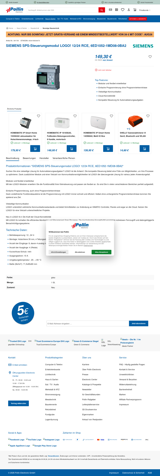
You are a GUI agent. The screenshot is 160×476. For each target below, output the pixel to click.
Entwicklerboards (52, 369)
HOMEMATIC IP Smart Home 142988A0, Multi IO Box (96, 134)
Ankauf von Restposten (92, 419)
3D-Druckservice (89, 409)
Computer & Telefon (53, 364)
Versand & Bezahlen (128, 379)
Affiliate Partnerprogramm (130, 399)
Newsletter (86, 389)
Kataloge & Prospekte (91, 384)
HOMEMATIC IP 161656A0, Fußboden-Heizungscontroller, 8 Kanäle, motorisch (61, 136)
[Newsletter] (110, 9)
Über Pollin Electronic (91, 369)
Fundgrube (50, 414)
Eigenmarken (88, 414)
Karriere (85, 364)
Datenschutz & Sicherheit (133, 472)
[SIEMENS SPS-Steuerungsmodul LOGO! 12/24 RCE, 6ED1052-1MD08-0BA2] (48, 77)
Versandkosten (53, 456)
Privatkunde (144, 10)
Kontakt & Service (127, 369)
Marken (122, 394)
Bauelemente (51, 404)
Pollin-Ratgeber (89, 399)
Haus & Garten (51, 379)
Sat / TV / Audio (52, 384)
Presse (85, 374)
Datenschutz (60, 328)
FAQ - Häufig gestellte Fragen (132, 364)
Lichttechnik (50, 374)
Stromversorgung (52, 394)
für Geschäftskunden (91, 394)
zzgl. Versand (108, 60)
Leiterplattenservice (90, 404)
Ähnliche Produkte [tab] (14, 109)
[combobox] (63, 10)
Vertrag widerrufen (18, 403)
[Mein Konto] (129, 9)
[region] (48, 77)
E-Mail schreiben (20, 364)
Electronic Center (89, 379)
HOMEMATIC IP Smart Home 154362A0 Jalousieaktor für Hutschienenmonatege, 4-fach (24, 136)
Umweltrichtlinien (126, 374)
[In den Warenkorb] (35, 148)
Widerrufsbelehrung (127, 384)
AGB (150, 472)
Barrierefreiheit (125, 389)
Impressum (124, 404)
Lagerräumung (51, 419)
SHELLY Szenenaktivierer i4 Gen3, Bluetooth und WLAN (133, 134)
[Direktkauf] (116, 9)
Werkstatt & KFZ (52, 389)
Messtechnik (50, 399)
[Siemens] (143, 46)
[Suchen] (102, 10)
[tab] (12, 158)
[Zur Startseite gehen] (14, 9)
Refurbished (50, 409)
